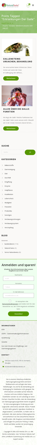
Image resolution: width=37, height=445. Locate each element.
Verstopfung (9, 227)
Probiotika (8, 211)
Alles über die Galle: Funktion (16, 110)
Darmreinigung (10, 169)
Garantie (4, 342)
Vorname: (18, 283)
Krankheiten (9, 194)
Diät (6, 173)
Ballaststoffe (9, 165)
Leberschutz (9, 198)
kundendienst (9, 244)
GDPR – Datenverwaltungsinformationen (15, 334)
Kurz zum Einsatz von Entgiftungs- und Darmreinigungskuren (14, 347)
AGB (3, 329)
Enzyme (7, 186)
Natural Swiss (9, 248)
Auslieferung (6, 338)
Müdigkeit (8, 203)
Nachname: (18, 275)
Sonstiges (8, 215)
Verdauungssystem (11, 223)
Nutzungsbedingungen (10, 304)
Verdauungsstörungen (12, 219)
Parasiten (8, 207)
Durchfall (8, 178)
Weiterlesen (10, 78)
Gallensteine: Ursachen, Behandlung (17, 60)
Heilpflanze (9, 190)
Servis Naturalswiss (11, 252)
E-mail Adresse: (18, 292)
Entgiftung (8, 182)
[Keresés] (30, 152)
